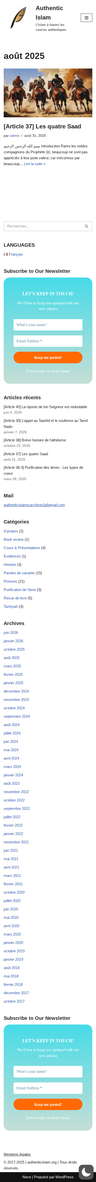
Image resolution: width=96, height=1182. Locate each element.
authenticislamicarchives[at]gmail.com (34, 505)
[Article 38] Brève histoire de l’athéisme (35, 440)
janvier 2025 (13, 683)
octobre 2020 (14, 892)
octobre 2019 (14, 951)
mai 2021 (11, 859)
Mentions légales (17, 1154)
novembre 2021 (16, 842)
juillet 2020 (12, 901)
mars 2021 (12, 875)
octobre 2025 (14, 649)
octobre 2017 (14, 1001)
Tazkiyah (11, 606)
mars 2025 (12, 666)
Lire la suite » (34, 164)
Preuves (10, 581)
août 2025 (11, 658)
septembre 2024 (17, 716)
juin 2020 (11, 909)
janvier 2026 (13, 641)
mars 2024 (12, 767)
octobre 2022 (14, 800)
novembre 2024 (16, 699)
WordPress (64, 1177)
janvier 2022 (13, 834)
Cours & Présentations (22, 548)
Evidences (12, 556)
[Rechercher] (86, 226)
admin (14, 136)
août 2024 (11, 725)
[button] (86, 1172)
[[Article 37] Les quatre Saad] (48, 93)
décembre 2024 (16, 691)
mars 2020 (12, 934)
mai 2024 (11, 750)
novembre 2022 (16, 792)
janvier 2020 (13, 942)
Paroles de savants (19, 573)
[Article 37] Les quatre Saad (42, 126)
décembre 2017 (16, 993)
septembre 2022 (17, 808)
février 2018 (13, 984)
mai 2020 (11, 917)
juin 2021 (11, 850)
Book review (14, 539)
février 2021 (13, 884)
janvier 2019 (13, 959)
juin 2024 (11, 741)
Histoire (10, 564)
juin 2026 (11, 632)
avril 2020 (11, 926)
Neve (26, 1177)
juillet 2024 (12, 733)
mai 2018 (11, 976)
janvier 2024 (13, 775)
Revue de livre (15, 598)
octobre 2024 (14, 708)
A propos (11, 531)
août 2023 (11, 783)
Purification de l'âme (20, 590)
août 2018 (11, 968)
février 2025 (13, 674)
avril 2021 (11, 867)
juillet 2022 (12, 817)
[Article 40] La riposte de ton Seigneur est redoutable (45, 407)
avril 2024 (11, 758)
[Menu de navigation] (86, 18)
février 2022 (13, 825)
